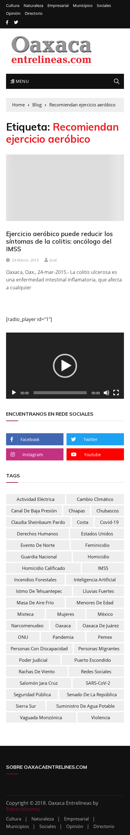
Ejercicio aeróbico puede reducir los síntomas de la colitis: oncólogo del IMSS (59, 241)
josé (53, 260)
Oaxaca (63, 625)
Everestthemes (23, 809)
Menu (21, 81)
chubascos (107, 511)
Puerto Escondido (92, 660)
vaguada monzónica (41, 717)
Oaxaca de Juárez (101, 625)
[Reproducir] (14, 393)
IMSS (103, 568)
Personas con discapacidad (39, 648)
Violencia (100, 717)
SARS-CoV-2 (98, 683)
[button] (65, 366)
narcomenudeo (27, 625)
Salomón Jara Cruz (39, 683)
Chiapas (77, 511)
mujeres (65, 614)
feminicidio (97, 545)
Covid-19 (109, 522)
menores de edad (94, 602)
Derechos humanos (37, 534)
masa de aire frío (35, 602)
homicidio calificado (43, 568)
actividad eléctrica (35, 499)
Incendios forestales (35, 580)
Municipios (83, 6)
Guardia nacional (39, 557)
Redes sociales (96, 671)
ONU (23, 637)
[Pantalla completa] (116, 393)
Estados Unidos (97, 534)
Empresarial (58, 6)
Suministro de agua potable (85, 706)
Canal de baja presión (34, 511)
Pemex (105, 637)
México (105, 614)
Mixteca (25, 614)
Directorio (34, 13)
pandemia (63, 637)
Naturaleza (33, 6)
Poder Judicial (33, 660)
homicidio (98, 557)
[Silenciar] (106, 393)
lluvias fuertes (98, 591)
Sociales (104, 6)
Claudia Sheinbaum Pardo (38, 522)
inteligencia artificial (95, 580)
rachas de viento (37, 671)
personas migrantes (98, 648)
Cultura (12, 6)
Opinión (13, 13)
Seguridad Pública (32, 694)
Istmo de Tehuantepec (39, 591)
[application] (65, 366)
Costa (82, 522)
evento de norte (38, 545)
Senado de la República (92, 694)
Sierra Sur (26, 706)
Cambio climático (95, 499)
